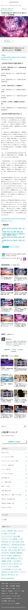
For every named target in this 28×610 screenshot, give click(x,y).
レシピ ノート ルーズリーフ (7, 536)
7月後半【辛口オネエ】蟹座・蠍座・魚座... (13, 231)
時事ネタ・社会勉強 (8, 499)
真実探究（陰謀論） (8, 503)
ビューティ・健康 (8, 465)
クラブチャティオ (5, 539)
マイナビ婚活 (4, 533)
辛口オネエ (6, 246)
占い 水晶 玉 (14, 550)
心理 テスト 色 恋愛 (5, 558)
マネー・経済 (6, 469)
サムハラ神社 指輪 (13, 539)
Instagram (14, 351)
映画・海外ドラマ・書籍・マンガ (11, 494)
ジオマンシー (4, 566)
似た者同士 (9, 561)
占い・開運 (6, 482)
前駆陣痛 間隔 (19, 552)
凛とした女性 (4, 550)
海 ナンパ (24, 550)
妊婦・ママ (6, 486)
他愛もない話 (4, 574)
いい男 (9, 566)
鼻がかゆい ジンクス (18, 563)
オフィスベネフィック (8, 603)
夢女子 (19, 550)
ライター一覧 (16, 596)
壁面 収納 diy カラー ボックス (16, 558)
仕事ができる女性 (5, 552)
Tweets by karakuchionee (7, 578)
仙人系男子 (4, 547)
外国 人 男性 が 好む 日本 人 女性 (18, 544)
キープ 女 (20, 547)
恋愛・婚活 (6, 490)
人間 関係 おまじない (17, 555)
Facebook (21, 349)
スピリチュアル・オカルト (10, 461)
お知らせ (5, 452)
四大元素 (17, 541)
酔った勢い (15, 547)
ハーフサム (20, 539)
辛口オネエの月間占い (14, 246)
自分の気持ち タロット (6, 544)
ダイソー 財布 (11, 541)
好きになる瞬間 (17, 536)
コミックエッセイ (8, 456)
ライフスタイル (7, 473)
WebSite (8, 349)
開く (8, 41)
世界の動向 (6, 478)
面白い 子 (11, 563)
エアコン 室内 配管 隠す (6, 569)
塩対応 (15, 530)
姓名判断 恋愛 (12, 552)
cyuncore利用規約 (6, 598)
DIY (17, 574)
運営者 (18, 603)
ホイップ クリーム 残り (16, 569)
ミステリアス (20, 530)
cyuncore (14, 1)
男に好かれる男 (5, 541)
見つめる (22, 541)
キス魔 (9, 550)
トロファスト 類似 (11, 533)
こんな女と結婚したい (17, 561)
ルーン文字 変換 (15, 566)
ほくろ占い (4, 530)
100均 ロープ (16, 572)
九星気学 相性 (10, 530)
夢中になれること (11, 574)
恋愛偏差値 (4, 561)
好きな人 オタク (5, 563)
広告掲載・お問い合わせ (8, 601)
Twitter (14, 349)
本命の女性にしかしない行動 (7, 572)
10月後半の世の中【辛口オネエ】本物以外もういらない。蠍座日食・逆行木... (13, 234)
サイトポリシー (18, 598)
